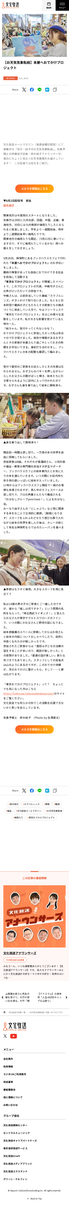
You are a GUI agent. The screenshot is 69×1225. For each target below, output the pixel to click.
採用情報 (8, 1066)
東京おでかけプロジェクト (42, 817)
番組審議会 (9, 1089)
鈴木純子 (8, 205)
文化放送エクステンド (15, 1171)
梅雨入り (18, 817)
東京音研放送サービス (15, 1148)
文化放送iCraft (11, 1156)
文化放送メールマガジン (29, 810)
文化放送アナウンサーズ (19, 953)
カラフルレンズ (32, 804)
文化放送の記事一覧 (17, 1012)
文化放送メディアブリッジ (17, 1163)
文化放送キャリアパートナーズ (20, 1140)
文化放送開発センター (15, 1125)
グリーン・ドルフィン (15, 1179)
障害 (47, 804)
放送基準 (8, 1081)
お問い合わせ (10, 1105)
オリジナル (10, 78)
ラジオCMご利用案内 (14, 1074)
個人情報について (13, 1097)
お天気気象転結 (54, 810)
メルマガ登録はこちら (34, 188)
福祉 (9, 810)
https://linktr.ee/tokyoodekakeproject (28, 693)
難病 (57, 804)
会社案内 (8, 1058)
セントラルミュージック (16, 1133)
